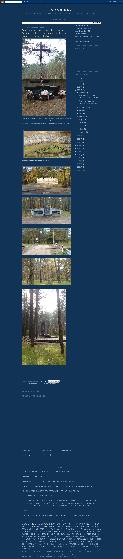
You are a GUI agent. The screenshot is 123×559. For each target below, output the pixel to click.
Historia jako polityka (82, 28)
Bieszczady (56, 539)
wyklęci (42, 551)
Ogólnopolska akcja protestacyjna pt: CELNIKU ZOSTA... (52, 491)
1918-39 (29, 539)
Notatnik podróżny (57, 383)
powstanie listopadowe (51, 556)
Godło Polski (30, 511)
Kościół (33, 554)
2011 (79, 167)
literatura (80, 549)
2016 (79, 151)
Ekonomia (34, 549)
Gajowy (94, 541)
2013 (79, 161)
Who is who (92, 544)
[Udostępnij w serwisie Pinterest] (58, 381)
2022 (79, 90)
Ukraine (67, 554)
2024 (79, 84)
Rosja (69, 539)
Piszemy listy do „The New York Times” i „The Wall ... (50, 481)
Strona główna (47, 450)
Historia (48, 531)
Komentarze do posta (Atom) (41, 455)
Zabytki (73, 529)
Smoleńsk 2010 (94, 539)
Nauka (40, 544)
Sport (60, 549)
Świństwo (96, 536)
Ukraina (80, 524)
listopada (82, 93)
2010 (79, 170)
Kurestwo (41, 541)
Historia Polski (57, 541)
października (83, 107)
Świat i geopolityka (81, 41)
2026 (79, 78)
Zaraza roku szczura (54, 534)
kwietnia (82, 123)
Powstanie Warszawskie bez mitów (87, 36)
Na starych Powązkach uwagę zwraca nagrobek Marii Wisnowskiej (57, 515)
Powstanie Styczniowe (84, 534)
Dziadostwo (78, 531)
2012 (79, 164)
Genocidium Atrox (52, 523)
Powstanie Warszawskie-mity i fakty (42, 486)
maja (81, 120)
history (69, 549)
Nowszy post (26, 450)
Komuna (38, 546)
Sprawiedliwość (75, 544)
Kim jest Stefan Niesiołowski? (58, 472)
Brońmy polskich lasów (35, 477)
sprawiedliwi (93, 549)
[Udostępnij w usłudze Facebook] (56, 381)
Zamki (39, 526)
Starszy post (66, 450)
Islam (96, 551)
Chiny (50, 551)
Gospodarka (28, 544)
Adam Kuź (62, 10)
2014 (79, 158)
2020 (79, 139)
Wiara (80, 539)
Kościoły (27, 529)
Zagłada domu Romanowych (78, 486)
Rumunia (41, 539)
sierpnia (82, 110)
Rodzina (73, 541)
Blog (25, 523)
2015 (79, 155)
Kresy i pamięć (43, 383)
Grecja (71, 551)
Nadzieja (49, 546)
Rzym (52, 554)
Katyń (24, 554)
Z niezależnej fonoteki (35, 496)
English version (48, 549)
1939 (60, 526)
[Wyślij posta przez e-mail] (46, 381)
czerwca (82, 116)
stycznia (82, 132)
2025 (79, 81)
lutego (81, 129)
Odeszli (54, 496)
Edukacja (26, 546)
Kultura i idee (79, 34)
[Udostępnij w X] (54, 381)
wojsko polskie (28, 551)
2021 (79, 136)
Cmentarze (32, 383)
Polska (62, 531)
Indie (89, 551)
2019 (79, 142)
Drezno (28, 541)
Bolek (84, 541)
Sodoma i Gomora (55, 544)
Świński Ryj (68, 556)
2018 (79, 145)
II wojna (80, 551)
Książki (43, 554)
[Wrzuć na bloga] (51, 381)
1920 (50, 526)
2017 (79, 148)
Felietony (60, 551)
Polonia (71, 546)
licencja (34, 556)
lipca (81, 113)
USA (58, 554)
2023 (79, 87)
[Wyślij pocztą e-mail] (49, 381)
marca (81, 126)
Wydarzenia (84, 546)
